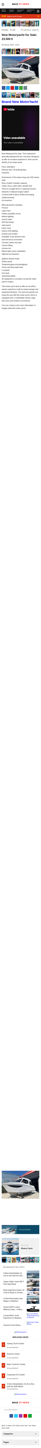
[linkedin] (12, 88)
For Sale (12, 30)
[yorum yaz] (25, 88)
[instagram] (20, 1416)
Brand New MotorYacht (20, 102)
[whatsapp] (30, 1416)
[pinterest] (17, 88)
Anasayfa (5, 30)
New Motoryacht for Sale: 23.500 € (13, 1267)
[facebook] (4, 88)
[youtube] (25, 1416)
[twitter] (8, 88)
